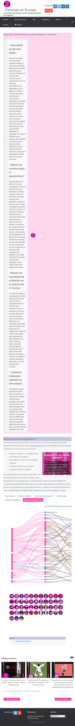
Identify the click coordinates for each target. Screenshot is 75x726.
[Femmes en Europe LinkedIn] (63, 6)
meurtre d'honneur (36, 446)
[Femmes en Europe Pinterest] (47, 10)
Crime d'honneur (12, 691)
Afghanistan (37, 490)
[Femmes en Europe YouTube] (51, 10)
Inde (31, 490)
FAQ (34, 19)
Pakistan (26, 490)
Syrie (48, 490)
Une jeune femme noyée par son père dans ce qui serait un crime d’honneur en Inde (38, 682)
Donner (58, 19)
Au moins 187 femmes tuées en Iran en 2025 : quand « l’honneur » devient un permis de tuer (13, 682)
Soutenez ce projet (32, 718)
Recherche (19, 691)
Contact (5, 25)
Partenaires (45, 19)
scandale (37, 691)
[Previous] (71, 657)
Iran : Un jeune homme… (63, 699)
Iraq (43, 490)
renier (33, 691)
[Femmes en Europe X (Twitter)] (59, 6)
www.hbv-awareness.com (23, 641)
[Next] (73, 657)
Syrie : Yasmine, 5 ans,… (11, 699)
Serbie (56, 490)
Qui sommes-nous (20, 19)
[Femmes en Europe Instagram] (67, 6)
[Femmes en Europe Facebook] (55, 6)
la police (29, 691)
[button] (72, 22)
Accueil (5, 19)
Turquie (63, 490)
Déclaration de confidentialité (35, 716)
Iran (51, 490)
